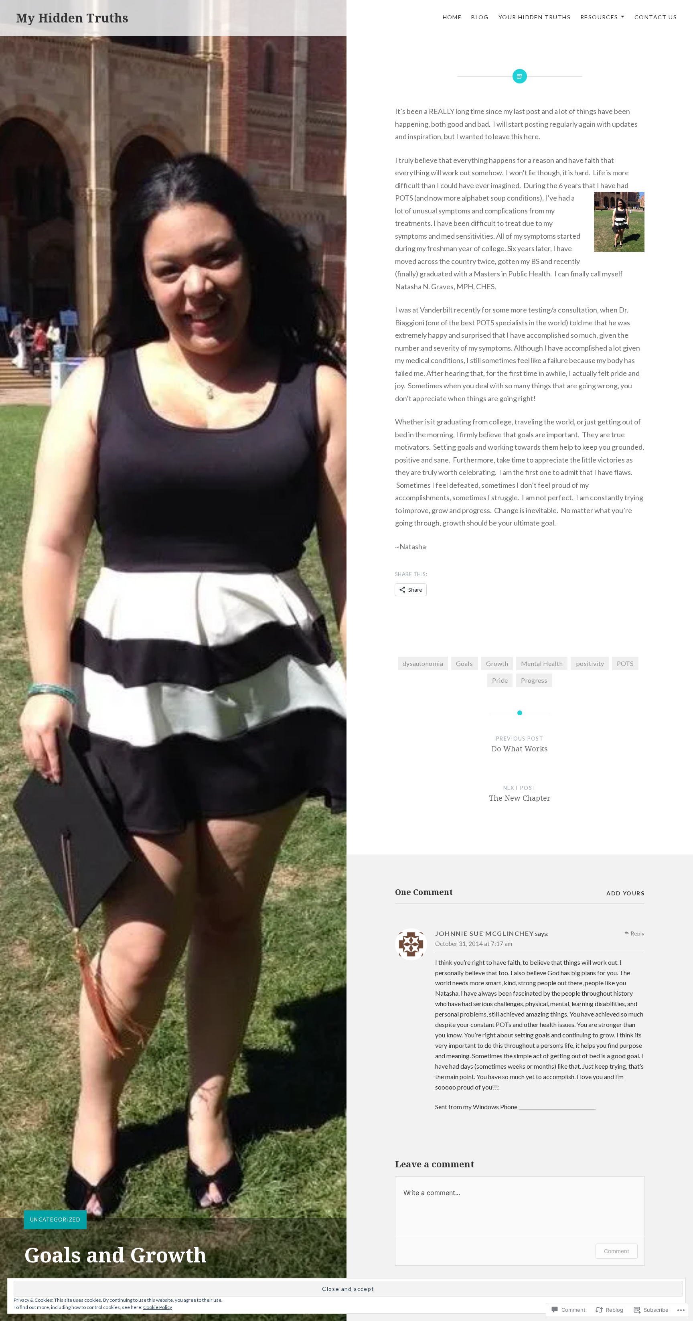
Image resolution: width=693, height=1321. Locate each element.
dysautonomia (423, 663)
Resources (599, 17)
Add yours (625, 893)
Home (452, 17)
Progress (534, 680)
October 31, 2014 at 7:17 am (473, 943)
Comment (616, 1251)
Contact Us (655, 17)
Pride (500, 680)
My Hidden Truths (72, 18)
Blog (480, 17)
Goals (464, 663)
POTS (625, 663)
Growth (497, 663)
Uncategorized (55, 1219)
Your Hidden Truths (534, 17)
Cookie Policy (157, 1307)
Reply (637, 933)
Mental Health (542, 663)
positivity (590, 663)
